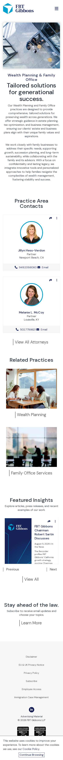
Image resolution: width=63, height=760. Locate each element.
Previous (12, 569)
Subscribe (31, 681)
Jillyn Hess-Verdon (31, 250)
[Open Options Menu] (57, 218)
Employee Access (31, 689)
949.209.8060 (28, 267)
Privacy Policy (31, 673)
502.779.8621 (28, 329)
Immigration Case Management (31, 697)
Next (53, 569)
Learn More (31, 623)
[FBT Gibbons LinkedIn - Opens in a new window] (31, 709)
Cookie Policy (31, 749)
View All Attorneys (31, 342)
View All (31, 579)
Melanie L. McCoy (31, 312)
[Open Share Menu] (51, 218)
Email (44, 267)
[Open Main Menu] (56, 8)
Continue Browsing (32, 755)
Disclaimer (31, 656)
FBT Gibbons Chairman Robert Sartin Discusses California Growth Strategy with (45, 532)
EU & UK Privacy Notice (31, 664)
